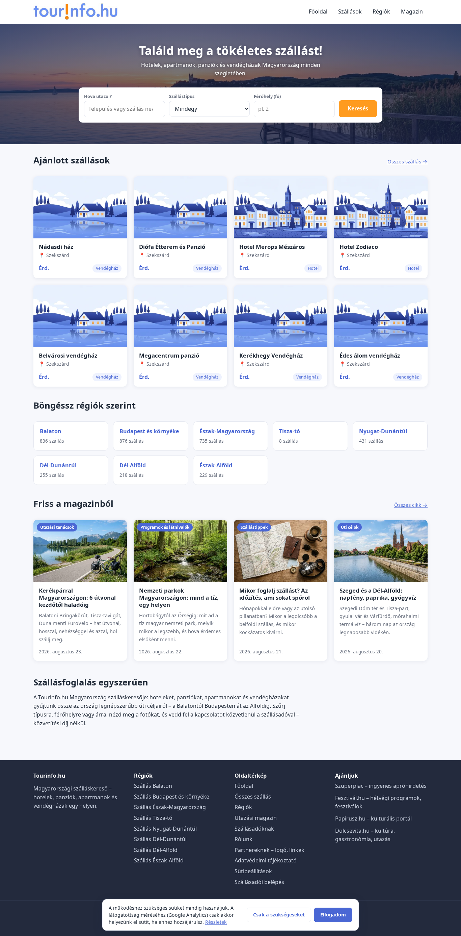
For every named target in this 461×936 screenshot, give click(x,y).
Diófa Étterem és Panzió (172, 247)
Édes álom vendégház (370, 355)
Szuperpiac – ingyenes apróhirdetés (381, 785)
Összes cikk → (411, 504)
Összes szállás (253, 796)
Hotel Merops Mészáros (272, 247)
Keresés (358, 108)
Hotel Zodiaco (359, 247)
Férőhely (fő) (267, 96)
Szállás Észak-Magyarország (170, 807)
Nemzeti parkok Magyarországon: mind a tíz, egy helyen (179, 597)
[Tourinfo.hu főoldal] (75, 11)
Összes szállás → (407, 161)
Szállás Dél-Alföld (156, 850)
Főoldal (318, 11)
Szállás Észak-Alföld (159, 860)
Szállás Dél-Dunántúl (160, 839)
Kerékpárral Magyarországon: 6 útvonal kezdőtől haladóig (77, 597)
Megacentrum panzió (169, 355)
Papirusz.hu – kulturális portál (373, 818)
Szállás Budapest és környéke (171, 796)
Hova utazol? (98, 96)
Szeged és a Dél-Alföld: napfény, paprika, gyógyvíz (378, 594)
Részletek (216, 922)
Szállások (350, 11)
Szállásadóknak (254, 828)
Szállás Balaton (153, 785)
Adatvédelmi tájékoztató (266, 860)
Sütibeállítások (253, 871)
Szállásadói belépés (259, 882)
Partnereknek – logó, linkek (269, 850)
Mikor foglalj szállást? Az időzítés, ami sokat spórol (274, 594)
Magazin (412, 11)
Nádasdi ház (56, 247)
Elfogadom (333, 914)
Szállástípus (181, 96)
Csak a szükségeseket (279, 914)
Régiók (381, 11)
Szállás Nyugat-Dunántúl (165, 828)
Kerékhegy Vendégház (271, 355)
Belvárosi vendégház (68, 355)
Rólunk (243, 839)
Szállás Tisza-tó (153, 818)
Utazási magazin (256, 818)
